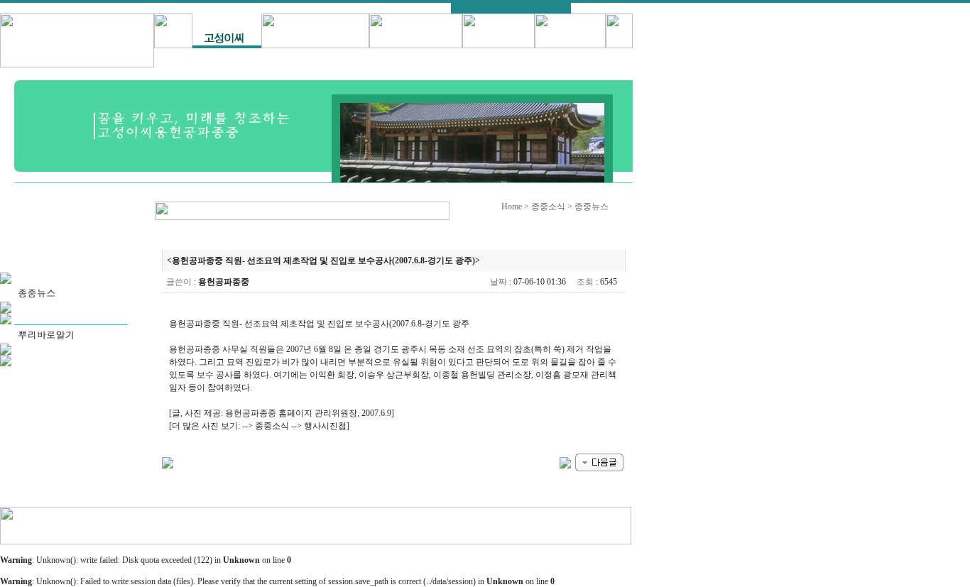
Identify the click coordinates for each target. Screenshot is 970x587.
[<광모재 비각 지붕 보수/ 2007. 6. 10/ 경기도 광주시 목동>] (565, 461)
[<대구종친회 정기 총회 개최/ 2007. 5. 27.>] (599, 461)
